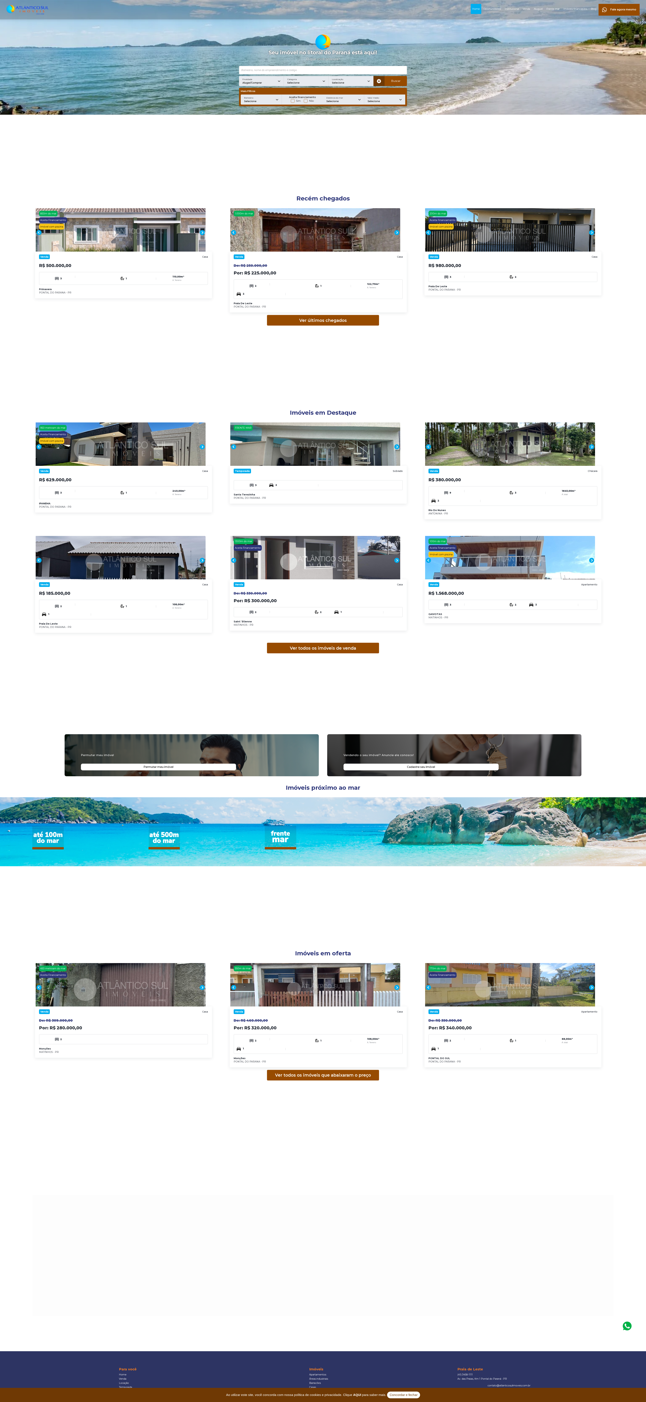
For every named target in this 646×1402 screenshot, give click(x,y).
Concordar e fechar (404, 1395)
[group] (121, 232)
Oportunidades (492, 8)
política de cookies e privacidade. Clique (327, 1395)
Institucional (512, 8)
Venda (526, 8)
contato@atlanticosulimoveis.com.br (509, 1385)
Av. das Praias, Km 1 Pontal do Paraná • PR (482, 1378)
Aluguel (538, 8)
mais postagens (75, 1267)
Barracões (315, 1383)
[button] (261, 81)
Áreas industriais (318, 1378)
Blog (593, 8)
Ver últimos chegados (323, 320)
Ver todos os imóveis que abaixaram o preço (323, 1075)
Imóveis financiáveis (575, 8)
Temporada (125, 1387)
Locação (124, 1383)
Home (476, 8)
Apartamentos (317, 1374)
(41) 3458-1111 (465, 1374)
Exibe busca (379, 81)
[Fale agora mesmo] (619, 5)
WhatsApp (627, 1326)
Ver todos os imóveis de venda (323, 648)
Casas (312, 1387)
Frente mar (553, 8)
